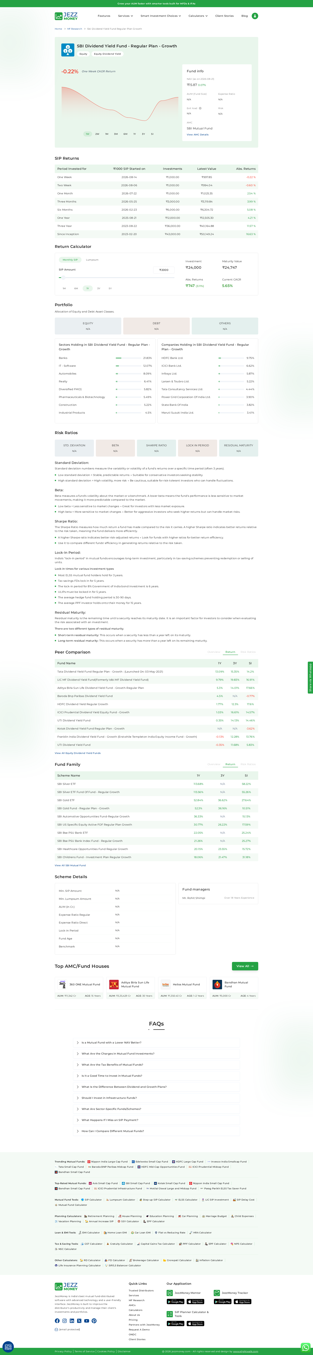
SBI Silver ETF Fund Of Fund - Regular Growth (88, 792)
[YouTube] (86, 1321)
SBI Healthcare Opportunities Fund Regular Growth (92, 849)
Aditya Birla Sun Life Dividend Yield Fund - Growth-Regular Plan (100, 687)
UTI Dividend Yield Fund (73, 720)
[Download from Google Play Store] (176, 1301)
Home (58, 28)
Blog (244, 15)
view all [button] (243, 966)
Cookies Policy (106, 1351)
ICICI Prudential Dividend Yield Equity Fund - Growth (93, 712)
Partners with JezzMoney (144, 1324)
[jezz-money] (66, 16)
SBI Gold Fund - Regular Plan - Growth (83, 808)
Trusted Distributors (141, 1290)
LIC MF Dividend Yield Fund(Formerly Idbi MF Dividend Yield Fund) (103, 679)
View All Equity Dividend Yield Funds (78, 753)
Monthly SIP (70, 259)
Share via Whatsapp (310, 677)
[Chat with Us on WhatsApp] (306, 1348)
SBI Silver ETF (66, 783)
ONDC (132, 1334)
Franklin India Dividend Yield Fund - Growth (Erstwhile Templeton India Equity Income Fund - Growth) (127, 736)
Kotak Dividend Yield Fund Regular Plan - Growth (91, 728)
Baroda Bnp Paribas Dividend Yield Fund (85, 696)
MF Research (137, 1300)
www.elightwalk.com (245, 1351)
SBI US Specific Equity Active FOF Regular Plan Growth (94, 824)
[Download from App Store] (195, 1301)
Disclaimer (124, 1351)
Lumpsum (92, 259)
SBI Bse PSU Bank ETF (72, 832)
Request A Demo (139, 1329)
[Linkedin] (71, 1320)
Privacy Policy (63, 1351)
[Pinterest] (94, 1320)
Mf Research (74, 28)
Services (134, 1295)
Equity (83, 53)
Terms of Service (85, 1351)
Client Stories (224, 15)
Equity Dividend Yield (107, 53)
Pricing (133, 1319)
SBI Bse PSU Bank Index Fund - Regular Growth (90, 840)
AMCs (132, 1305)
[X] (79, 1320)
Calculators (135, 1310)
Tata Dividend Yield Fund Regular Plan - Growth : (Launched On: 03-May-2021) (110, 671)
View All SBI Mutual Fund (70, 865)
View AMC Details (198, 134)
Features (104, 15)
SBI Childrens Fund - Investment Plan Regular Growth (94, 857)
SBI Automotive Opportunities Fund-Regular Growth (93, 816)
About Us (134, 1314)
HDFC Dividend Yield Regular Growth (82, 704)
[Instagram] (64, 1320)
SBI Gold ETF (66, 800)
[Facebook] (57, 1320)
